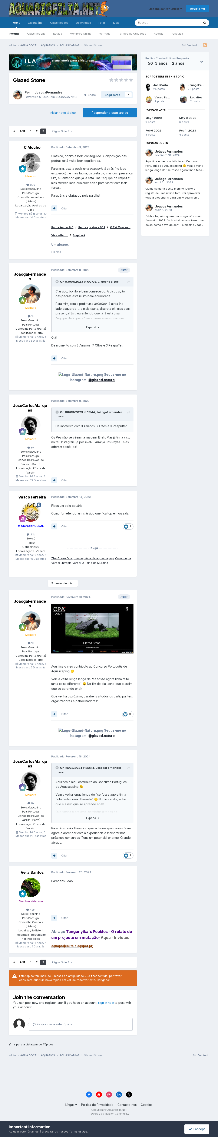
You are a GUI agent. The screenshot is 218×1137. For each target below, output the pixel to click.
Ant (23, 131)
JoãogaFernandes (49, 92)
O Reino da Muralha (95, 562)
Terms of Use (78, 1131)
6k (32, 447)
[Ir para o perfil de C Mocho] (30, 162)
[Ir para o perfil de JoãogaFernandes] (17, 94)
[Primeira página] (14, 131)
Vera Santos (32, 872)
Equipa (57, 33)
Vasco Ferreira (32, 497)
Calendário (35, 22)
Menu (16, 22)
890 (32, 184)
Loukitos (196, 97)
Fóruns (14, 33)
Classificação (36, 33)
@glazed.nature (101, 380)
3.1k (32, 534)
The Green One (61, 558)
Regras (158, 33)
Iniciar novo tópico (63, 112)
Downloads (83, 22)
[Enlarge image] (92, 628)
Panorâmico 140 (62, 227)
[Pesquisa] (204, 22)
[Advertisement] (175, 308)
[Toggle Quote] (57, 281)
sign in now (106, 1002)
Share (91, 94)
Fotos (102, 22)
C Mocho (32, 147)
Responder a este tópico (110, 112)
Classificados (59, 22)
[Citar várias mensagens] (54, 208)
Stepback (79, 235)
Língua (70, 1104)
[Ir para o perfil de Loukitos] (183, 99)
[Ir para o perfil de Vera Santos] (30, 887)
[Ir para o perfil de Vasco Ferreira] (30, 512)
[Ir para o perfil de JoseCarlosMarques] (30, 425)
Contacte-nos (127, 1104)
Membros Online (81, 33)
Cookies (146, 1104)
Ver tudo (104, 33)
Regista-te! (197, 8)
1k (32, 316)
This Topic (187, 22)
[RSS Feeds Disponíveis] (205, 45)
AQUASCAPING (66, 97)
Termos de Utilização (132, 33)
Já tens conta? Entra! (164, 8)
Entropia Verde (70, 562)
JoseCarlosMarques (30, 407)
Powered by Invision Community (109, 1113)
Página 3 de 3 (61, 131)
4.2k (32, 909)
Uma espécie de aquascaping (94, 558)
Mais (116, 22)
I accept (198, 1129)
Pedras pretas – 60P (91, 227)
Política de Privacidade (97, 1104)
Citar (64, 208)
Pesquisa (177, 33)
